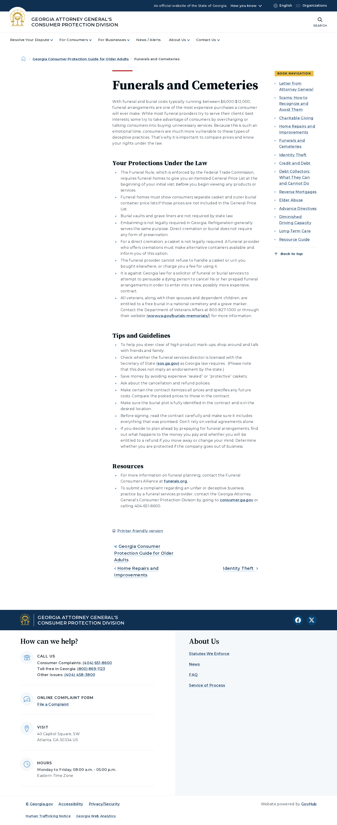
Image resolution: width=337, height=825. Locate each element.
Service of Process (207, 685)
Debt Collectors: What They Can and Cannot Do (294, 178)
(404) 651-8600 (97, 663)
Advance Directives (298, 208)
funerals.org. (176, 481)
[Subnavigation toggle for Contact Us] (221, 40)
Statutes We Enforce (209, 654)
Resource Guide (294, 239)
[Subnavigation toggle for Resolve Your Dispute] (54, 40)
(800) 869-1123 (91, 669)
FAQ (193, 675)
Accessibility (70, 804)
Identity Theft (239, 568)
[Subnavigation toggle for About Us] (191, 40)
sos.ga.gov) (168, 363)
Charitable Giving (296, 118)
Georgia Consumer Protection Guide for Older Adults (81, 59)
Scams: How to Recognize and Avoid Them (293, 104)
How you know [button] (244, 6)
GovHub (309, 804)
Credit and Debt (295, 163)
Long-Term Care (295, 231)
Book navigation (294, 73)
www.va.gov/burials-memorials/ (178, 316)
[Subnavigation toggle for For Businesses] (131, 40)
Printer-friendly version (140, 531)
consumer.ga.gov (236, 500)
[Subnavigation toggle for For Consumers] (93, 40)
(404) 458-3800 (79, 675)
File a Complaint (53, 704)
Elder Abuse (291, 200)
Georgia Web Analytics (96, 816)
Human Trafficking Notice (48, 816)
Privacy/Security (104, 804)
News (194, 664)
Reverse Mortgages (298, 192)
